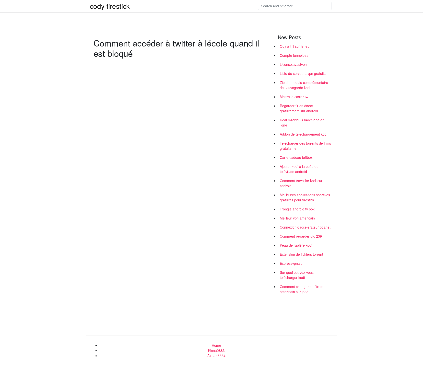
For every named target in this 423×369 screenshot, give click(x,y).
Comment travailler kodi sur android (301, 183)
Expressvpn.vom (293, 263)
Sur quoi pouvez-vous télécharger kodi (297, 275)
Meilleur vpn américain (297, 218)
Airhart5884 (216, 355)
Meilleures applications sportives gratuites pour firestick (305, 197)
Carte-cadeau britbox (296, 157)
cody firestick (110, 6)
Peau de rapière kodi (296, 245)
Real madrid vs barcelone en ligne (302, 122)
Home (216, 345)
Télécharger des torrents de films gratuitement (305, 146)
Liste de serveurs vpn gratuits (303, 73)
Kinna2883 (216, 350)
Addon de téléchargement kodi (303, 134)
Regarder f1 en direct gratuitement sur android (299, 108)
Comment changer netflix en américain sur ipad (302, 289)
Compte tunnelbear (295, 55)
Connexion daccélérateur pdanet (305, 227)
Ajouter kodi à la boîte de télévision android (299, 169)
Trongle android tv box (297, 209)
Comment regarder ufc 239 (301, 236)
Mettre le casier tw (294, 96)
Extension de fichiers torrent (301, 254)
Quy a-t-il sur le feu (294, 46)
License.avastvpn (293, 64)
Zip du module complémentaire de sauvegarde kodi (304, 85)
